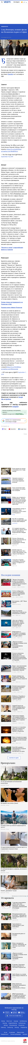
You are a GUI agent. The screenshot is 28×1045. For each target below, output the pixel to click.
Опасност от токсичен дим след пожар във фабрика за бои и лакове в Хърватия (19, 729)
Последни (16, 2)
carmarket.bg (14, 523)
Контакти (25, 1034)
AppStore (8, 399)
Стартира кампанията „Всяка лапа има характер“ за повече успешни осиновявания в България (19, 905)
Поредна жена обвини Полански (11, 307)
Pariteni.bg (10, 1027)
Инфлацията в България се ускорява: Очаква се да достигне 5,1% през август (19, 634)
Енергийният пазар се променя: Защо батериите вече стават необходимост (19, 511)
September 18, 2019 (7, 157)
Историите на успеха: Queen (9, 803)
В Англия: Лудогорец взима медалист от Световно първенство (19, 966)
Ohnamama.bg (13, 1025)
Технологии (14, 753)
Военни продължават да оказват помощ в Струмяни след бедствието (18, 688)
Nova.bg (5, 1023)
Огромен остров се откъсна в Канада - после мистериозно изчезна (18, 480)
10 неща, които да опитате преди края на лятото (13, 826)
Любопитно (4, 26)
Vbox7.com (9, 1021)
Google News (23, 429)
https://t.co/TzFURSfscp (14, 367)
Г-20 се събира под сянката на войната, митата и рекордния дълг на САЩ (18, 593)
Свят (13, 597)
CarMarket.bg (22, 1023)
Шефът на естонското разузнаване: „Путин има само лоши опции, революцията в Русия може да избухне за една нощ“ (19, 500)
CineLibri (10, 74)
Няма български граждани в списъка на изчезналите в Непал (19, 612)
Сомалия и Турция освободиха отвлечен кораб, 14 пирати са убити (18, 562)
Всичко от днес (14, 758)
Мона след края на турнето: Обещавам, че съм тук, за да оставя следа (19, 945)
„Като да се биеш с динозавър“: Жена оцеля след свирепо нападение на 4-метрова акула (18, 623)
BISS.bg (6, 1025)
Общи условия (20, 1032)
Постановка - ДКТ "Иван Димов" (19, 601)
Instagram (15, 406)
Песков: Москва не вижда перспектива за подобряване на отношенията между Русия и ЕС (19, 541)
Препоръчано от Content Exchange (19, 896)
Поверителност (4, 1034)
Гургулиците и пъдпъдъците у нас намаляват (18, 925)
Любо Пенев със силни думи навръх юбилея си (19, 974)
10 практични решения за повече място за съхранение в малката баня (14, 848)
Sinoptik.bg (21, 1025)
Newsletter (13, 429)
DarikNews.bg (23, 1021)
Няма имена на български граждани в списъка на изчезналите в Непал (19, 986)
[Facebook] (14, 1036)
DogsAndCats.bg (13, 1023)
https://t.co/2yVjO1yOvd (14, 149)
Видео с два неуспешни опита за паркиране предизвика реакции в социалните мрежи (19, 668)
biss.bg (13, 514)
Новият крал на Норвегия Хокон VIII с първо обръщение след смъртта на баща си (19, 552)
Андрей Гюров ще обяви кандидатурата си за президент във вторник (18, 708)
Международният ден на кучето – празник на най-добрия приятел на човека (19, 916)
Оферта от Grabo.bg (16, 604)
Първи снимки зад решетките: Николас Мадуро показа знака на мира (19, 678)
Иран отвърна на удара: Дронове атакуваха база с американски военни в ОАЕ (19, 739)
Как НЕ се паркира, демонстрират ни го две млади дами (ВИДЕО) (19, 520)
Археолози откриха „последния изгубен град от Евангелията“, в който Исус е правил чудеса (19, 718)
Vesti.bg (7, 2)
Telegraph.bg (24, 1027)
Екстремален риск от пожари (18, 934)
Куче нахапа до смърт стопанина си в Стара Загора (19, 470)
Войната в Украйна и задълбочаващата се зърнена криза (18, 697)
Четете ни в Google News (15, 1015)
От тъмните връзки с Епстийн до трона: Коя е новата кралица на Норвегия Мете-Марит (19, 530)
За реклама (12, 1032)
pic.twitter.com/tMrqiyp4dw (9, 369)
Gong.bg (16, 1021)
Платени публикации (15, 1034)
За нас (5, 1032)
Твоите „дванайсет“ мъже (9, 890)
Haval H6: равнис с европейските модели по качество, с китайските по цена (19, 749)
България (14, 586)
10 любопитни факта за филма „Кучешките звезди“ (14, 869)
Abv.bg (3, 1021)
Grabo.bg (3, 1027)
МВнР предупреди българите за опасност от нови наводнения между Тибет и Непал (19, 996)
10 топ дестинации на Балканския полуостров (11, 782)
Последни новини (10, 575)
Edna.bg (17, 1027)
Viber (5, 429)
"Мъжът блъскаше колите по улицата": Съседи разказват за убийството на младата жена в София (19, 582)
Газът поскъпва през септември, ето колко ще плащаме (18, 489)
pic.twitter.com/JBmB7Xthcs (9, 151)
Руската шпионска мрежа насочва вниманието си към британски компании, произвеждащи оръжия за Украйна (19, 656)
